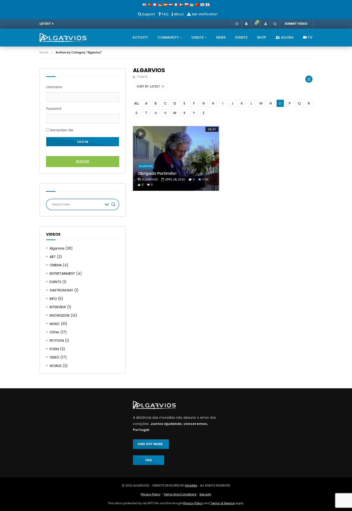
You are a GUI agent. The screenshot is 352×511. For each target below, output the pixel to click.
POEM (54, 349)
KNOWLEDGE (60, 315)
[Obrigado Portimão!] (176, 158)
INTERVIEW (58, 307)
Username (54, 87)
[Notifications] (246, 24)
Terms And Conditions (180, 494)
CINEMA (56, 265)
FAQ (165, 14)
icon (140, 133)
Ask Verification (204, 14)
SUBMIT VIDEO (296, 24)
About (178, 14)
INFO (53, 298)
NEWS (221, 37)
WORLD (56, 365)
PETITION (57, 340)
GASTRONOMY (61, 290)
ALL (136, 103)
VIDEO (54, 357)
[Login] (265, 24)
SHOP (261, 37)
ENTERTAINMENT (62, 273)
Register (82, 161)
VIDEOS (197, 37)
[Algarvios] (63, 37)
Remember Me (61, 130)
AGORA (287, 37)
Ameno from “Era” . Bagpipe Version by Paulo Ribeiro (95, 24)
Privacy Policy (150, 494)
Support (148, 14)
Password (53, 108)
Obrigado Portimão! (157, 173)
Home (44, 52)
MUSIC (55, 323)
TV (309, 37)
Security (205, 494)
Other (54, 332)
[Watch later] (236, 24)
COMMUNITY (168, 37)
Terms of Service (222, 503)
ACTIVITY (140, 37)
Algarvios (146, 166)
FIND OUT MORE (151, 444)
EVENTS (241, 37)
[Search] (275, 24)
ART (53, 256)
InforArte (191, 485)
